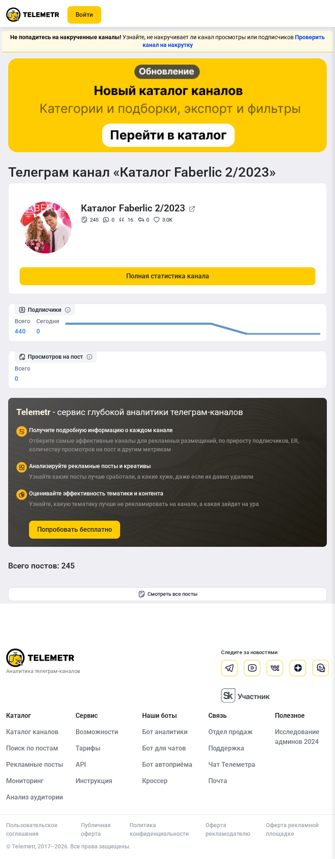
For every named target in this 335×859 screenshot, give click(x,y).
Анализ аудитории (34, 797)
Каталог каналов (32, 732)
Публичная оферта (96, 829)
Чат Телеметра (231, 764)
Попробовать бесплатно (74, 529)
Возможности (97, 732)
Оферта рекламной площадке (292, 829)
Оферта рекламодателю (227, 829)
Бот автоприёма (167, 764)
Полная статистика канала (167, 276)
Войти (84, 14)
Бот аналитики (165, 732)
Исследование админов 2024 (297, 737)
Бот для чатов (164, 748)
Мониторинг (25, 781)
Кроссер (155, 781)
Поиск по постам (32, 748)
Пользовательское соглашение (32, 829)
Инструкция (94, 781)
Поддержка (226, 748)
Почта (217, 781)
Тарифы (88, 748)
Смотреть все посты (172, 594)
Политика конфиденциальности (159, 829)
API (81, 764)
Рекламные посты (34, 764)
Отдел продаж (230, 732)
